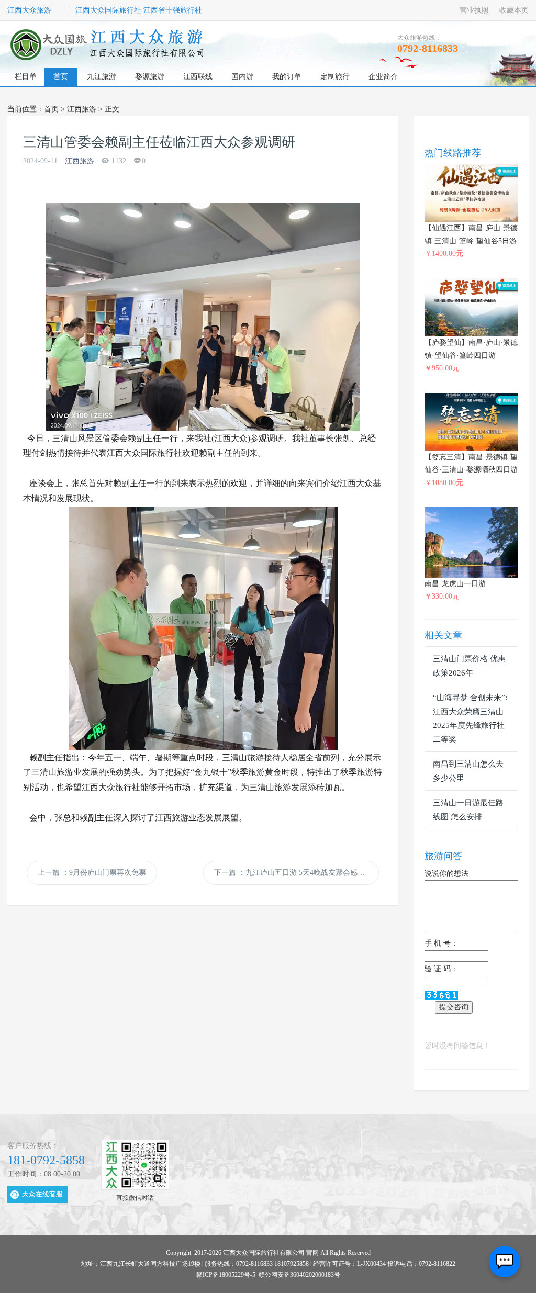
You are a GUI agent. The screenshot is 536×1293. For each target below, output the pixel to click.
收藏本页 (514, 10)
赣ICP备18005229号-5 (225, 1274)
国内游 (242, 77)
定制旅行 (335, 77)
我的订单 (287, 77)
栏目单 (26, 77)
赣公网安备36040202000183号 (299, 1274)
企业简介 (383, 77)
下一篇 (293, 872)
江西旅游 (81, 109)
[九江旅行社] (108, 44)
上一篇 (92, 872)
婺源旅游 (149, 77)
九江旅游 (101, 77)
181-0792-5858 (46, 1160)
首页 (60, 77)
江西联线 (198, 77)
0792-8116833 (427, 48)
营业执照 (474, 10)
